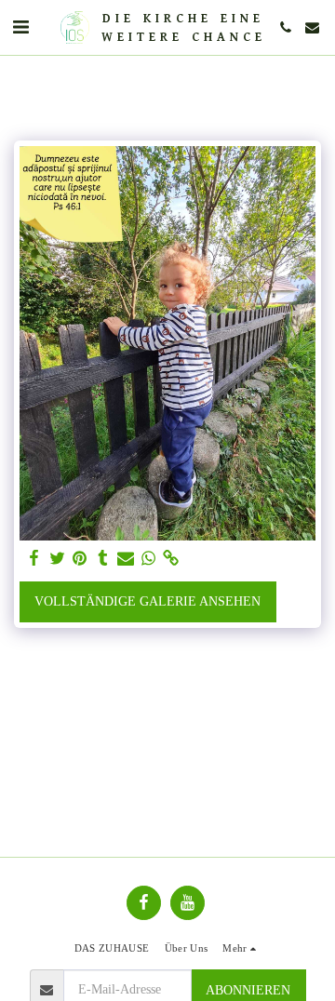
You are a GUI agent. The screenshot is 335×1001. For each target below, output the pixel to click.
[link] (171, 558)
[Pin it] (80, 558)
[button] (20, 27)
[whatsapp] (149, 558)
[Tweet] (57, 558)
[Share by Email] (125, 558)
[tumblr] (103, 558)
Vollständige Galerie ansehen (147, 601)
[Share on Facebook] (34, 558)
